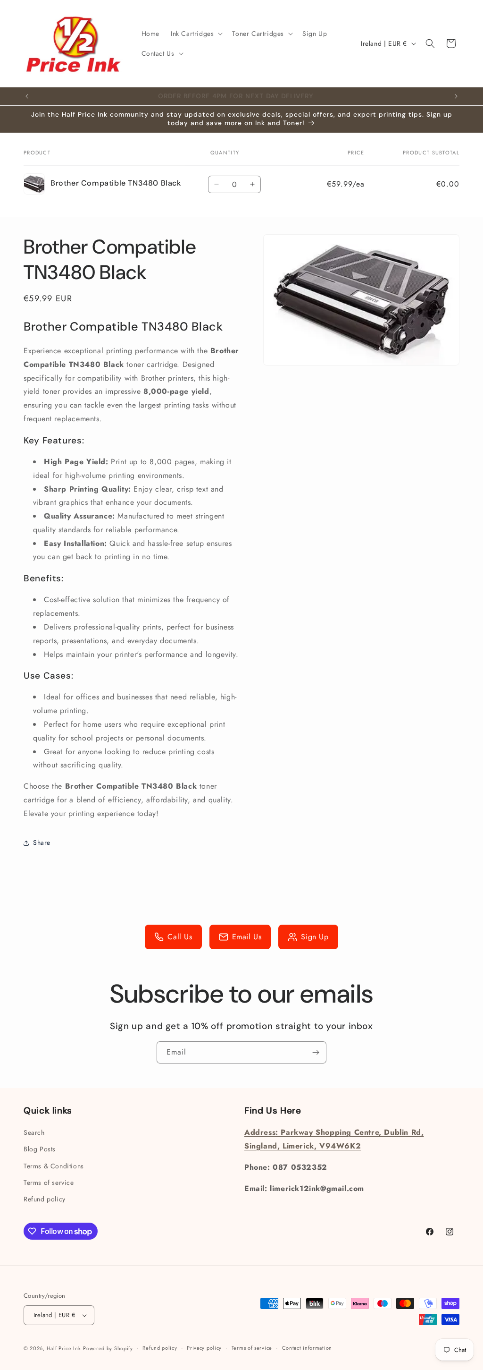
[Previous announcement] (27, 96)
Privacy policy (204, 1348)
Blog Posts (40, 1149)
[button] (195, 33)
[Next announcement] (456, 96)
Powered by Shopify (108, 1348)
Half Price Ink (64, 1348)
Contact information (307, 1348)
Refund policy (45, 1199)
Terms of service (49, 1182)
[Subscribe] (315, 1052)
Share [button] (41, 842)
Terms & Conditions (54, 1166)
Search (34, 1132)
